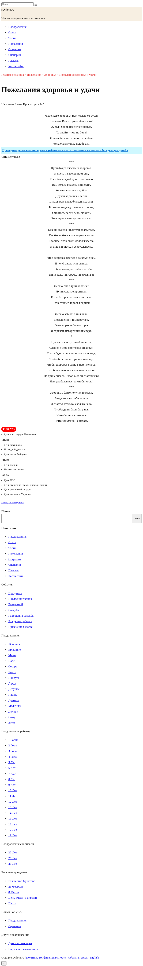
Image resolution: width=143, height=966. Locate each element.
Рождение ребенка (20, 621)
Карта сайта (16, 66)
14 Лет (12, 813)
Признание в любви (20, 626)
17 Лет (12, 830)
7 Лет (11, 773)
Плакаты (13, 60)
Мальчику (14, 705)
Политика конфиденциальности (46, 957)
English (94, 957)
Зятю (11, 722)
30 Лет (12, 863)
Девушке (14, 689)
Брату (12, 672)
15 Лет (12, 818)
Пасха (12, 903)
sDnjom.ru (7, 9)
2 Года (12, 745)
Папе (11, 661)
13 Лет (12, 807)
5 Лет (11, 762)
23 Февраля (15, 886)
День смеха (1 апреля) (22, 897)
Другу (12, 683)
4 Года (12, 756)
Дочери (13, 711)
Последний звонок (20, 598)
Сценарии (14, 55)
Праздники (15, 593)
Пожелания (15, 43)
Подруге (13, 677)
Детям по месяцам (20, 943)
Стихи (12, 32)
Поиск (5, 511)
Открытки (14, 49)
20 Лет (12, 852)
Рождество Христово (21, 881)
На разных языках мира (23, 949)
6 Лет (11, 768)
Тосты (12, 38)
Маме (12, 655)
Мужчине (14, 649)
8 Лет (11, 779)
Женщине (14, 644)
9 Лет (11, 784)
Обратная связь (78, 957)
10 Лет (12, 790)
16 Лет (12, 824)
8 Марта (13, 892)
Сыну (11, 717)
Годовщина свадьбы (21, 615)
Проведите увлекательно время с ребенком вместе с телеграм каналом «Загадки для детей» (65, 150)
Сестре (12, 666)
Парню (12, 694)
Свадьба (13, 610)
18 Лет (12, 835)
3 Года (12, 751)
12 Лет (12, 801)
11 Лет (12, 796)
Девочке (13, 700)
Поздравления (17, 27)
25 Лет (12, 858)
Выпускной (15, 604)
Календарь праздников (12, 502)
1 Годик (13, 740)
